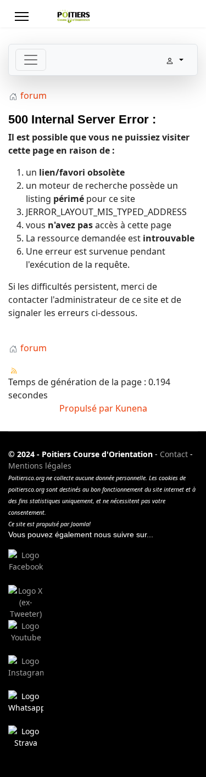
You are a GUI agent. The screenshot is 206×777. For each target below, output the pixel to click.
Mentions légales (39, 465)
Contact (174, 454)
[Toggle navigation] (30, 60)
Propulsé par (87, 408)
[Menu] (22, 16)
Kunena (131, 408)
